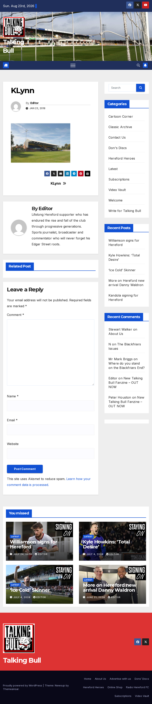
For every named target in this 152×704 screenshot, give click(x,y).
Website (13, 444)
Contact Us (117, 137)
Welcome (115, 200)
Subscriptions (119, 179)
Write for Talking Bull (124, 211)
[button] (138, 65)
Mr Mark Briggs (120, 359)
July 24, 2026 (23, 554)
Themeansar (11, 689)
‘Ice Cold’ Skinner (122, 270)
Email (12, 420)
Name (13, 396)
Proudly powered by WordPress (23, 685)
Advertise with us (120, 678)
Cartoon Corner (120, 116)
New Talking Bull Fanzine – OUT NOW (125, 382)
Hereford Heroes (121, 158)
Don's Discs (117, 148)
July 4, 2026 (95, 554)
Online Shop (115, 687)
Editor (34, 103)
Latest (113, 169)
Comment (15, 315)
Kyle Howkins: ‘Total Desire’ (106, 544)
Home (87, 678)
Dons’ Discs (142, 678)
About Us (115, 334)
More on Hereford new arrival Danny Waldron (109, 587)
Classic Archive (120, 127)
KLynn (56, 183)
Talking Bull (22, 660)
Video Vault (117, 190)
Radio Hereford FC (137, 687)
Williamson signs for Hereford (33, 544)
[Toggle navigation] (73, 65)
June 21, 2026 (96, 597)
